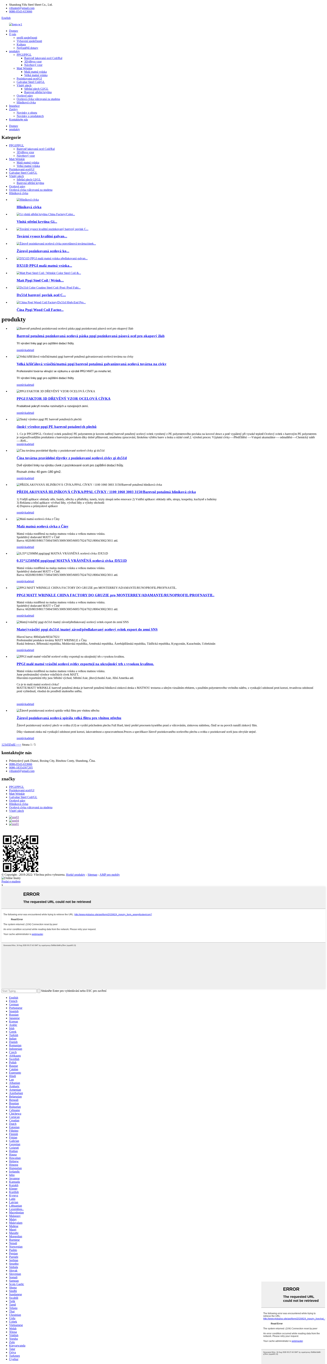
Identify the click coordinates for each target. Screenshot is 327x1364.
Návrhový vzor (33, 65)
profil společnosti (27, 37)
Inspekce (14, 105)
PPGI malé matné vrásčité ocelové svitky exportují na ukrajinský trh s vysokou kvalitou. (85, 664)
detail (31, 350)
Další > (13, 744)
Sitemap (92, 874)
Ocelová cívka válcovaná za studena (38, 99)
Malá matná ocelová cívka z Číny (43, 526)
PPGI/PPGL (24, 54)
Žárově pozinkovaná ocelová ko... (43, 251)
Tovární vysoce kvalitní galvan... (42, 236)
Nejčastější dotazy (27, 47)
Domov (13, 30)
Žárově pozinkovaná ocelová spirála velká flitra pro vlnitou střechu (69, 718)
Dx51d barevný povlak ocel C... (41, 295)
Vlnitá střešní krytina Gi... (37, 222)
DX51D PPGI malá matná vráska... (44, 266)
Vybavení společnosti (29, 41)
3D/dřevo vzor (33, 61)
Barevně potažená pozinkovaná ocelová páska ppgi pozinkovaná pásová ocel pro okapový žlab (91, 336)
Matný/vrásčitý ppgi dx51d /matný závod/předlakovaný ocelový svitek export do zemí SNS (87, 629)
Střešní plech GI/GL (36, 88)
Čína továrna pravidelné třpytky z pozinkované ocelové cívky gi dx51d (72, 458)
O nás (12, 34)
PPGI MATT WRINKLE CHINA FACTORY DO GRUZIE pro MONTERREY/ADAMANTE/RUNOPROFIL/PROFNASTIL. (115, 595)
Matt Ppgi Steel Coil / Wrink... (40, 280)
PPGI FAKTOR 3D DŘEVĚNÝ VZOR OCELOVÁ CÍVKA (64, 399)
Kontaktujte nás (18, 119)
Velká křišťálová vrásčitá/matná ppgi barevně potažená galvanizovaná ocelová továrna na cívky (92, 364)
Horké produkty (75, 874)
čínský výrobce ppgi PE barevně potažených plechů (57, 427)
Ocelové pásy (25, 95)
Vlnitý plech (24, 85)
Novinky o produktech (30, 116)
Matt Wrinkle (24, 68)
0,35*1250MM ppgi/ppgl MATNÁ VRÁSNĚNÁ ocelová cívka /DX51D (72, 561)
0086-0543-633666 (20, 11)
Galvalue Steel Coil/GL (31, 82)
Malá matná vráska (35, 71)
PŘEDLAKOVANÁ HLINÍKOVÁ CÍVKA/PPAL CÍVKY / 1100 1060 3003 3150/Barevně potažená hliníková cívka (106, 492)
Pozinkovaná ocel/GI (29, 78)
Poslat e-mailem (11, 881)
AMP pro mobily (110, 874)
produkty (14, 51)
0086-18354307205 (21, 767)
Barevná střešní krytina (38, 92)
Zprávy (13, 109)
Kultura (21, 44)
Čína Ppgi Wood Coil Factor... (40, 310)
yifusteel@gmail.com (21, 8)
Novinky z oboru (27, 112)
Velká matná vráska (35, 75)
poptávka (22, 350)
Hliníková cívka (26, 102)
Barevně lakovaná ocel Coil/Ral (43, 58)
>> (19, 744)
